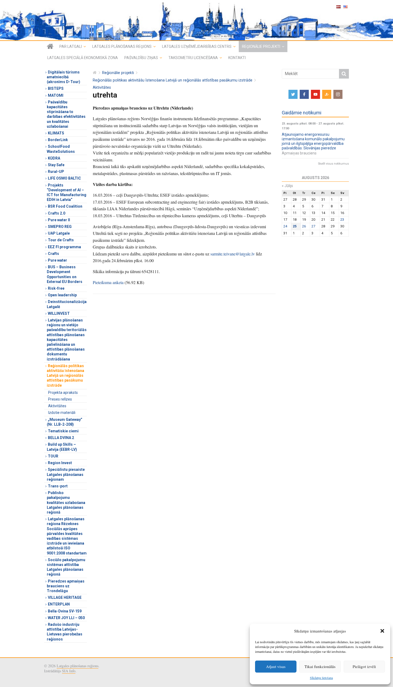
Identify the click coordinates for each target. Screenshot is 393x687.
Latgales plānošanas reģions (122, 46)
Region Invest (60, 463)
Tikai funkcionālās (320, 666)
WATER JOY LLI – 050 (66, 618)
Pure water (57, 260)
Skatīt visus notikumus (333, 163)
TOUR (53, 456)
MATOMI (55, 95)
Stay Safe (56, 165)
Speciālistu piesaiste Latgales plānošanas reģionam (66, 474)
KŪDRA (54, 158)
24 (285, 226)
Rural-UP (56, 171)
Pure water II (59, 220)
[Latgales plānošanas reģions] (196, 20)
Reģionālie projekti (261, 46)
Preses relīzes (60, 399)
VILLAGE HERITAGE (65, 597)
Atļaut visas (276, 666)
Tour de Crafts (61, 240)
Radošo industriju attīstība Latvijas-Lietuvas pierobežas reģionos (64, 631)
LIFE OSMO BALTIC (64, 178)
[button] (382, 631)
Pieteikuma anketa (108, 282)
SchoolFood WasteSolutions (61, 148)
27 (313, 226)
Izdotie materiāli (61, 412)
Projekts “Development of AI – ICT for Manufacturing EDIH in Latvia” (66, 192)
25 (294, 226)
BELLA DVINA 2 (61, 438)
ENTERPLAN (59, 604)
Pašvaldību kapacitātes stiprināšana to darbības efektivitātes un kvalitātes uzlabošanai (66, 114)
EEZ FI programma (64, 247)
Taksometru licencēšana (193, 58)
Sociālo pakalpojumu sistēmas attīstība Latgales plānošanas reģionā (66, 567)
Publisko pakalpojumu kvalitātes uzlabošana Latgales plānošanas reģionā (66, 502)
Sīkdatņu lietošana (321, 678)
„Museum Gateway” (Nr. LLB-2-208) (64, 421)
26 (304, 226)
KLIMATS (56, 133)
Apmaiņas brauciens (299, 153)
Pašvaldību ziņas (141, 58)
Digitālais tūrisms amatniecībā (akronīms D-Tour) (63, 77)
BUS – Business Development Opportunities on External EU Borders (64, 274)
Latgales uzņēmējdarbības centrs (197, 46)
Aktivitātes (102, 87)
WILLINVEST (59, 313)
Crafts (53, 253)
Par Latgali (70, 46)
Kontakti (237, 58)
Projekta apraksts (63, 392)
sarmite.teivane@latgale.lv (232, 254)
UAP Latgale (59, 233)
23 (342, 220)
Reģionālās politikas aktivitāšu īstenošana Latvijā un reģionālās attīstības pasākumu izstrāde (172, 80)
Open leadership (62, 295)
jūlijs (287, 186)
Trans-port (58, 486)
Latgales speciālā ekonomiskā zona (82, 58)
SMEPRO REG (60, 226)
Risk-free (56, 288)
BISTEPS (56, 88)
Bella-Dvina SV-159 (65, 611)
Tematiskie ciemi (63, 431)
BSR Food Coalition (65, 206)
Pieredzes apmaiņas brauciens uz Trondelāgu (65, 586)
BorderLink (58, 140)
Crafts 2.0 (56, 213)
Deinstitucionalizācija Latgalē (67, 304)
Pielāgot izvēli (364, 666)
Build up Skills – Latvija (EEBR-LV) (62, 446)
